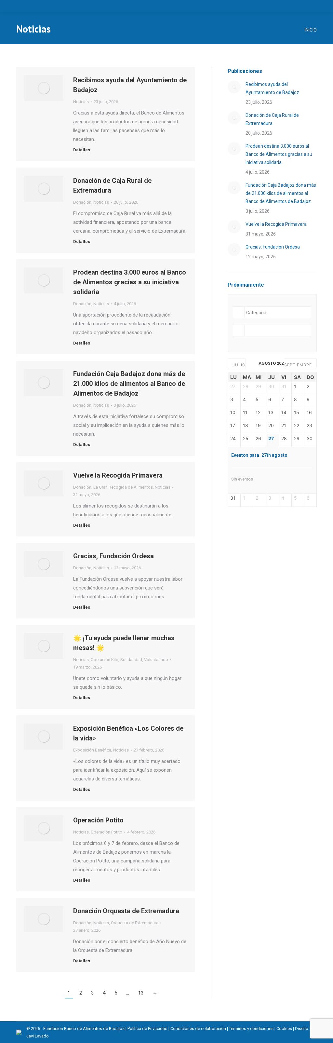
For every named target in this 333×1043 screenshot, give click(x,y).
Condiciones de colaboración (198, 1028)
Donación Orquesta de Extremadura (126, 911)
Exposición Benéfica (92, 750)
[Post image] (234, 86)
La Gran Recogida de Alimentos (123, 487)
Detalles (81, 149)
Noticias (81, 101)
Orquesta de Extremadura (134, 922)
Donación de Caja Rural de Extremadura (272, 119)
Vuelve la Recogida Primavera (118, 475)
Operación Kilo (104, 659)
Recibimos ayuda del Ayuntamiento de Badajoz (272, 88)
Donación (82, 202)
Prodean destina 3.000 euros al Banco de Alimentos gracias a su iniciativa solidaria (129, 282)
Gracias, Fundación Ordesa (113, 556)
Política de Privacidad (147, 1028)
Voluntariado (156, 659)
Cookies (284, 1028)
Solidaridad (131, 659)
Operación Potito (98, 820)
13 (140, 993)
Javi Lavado (37, 1036)
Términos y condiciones (251, 1028)
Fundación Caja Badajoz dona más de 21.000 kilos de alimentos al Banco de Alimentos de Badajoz (129, 383)
